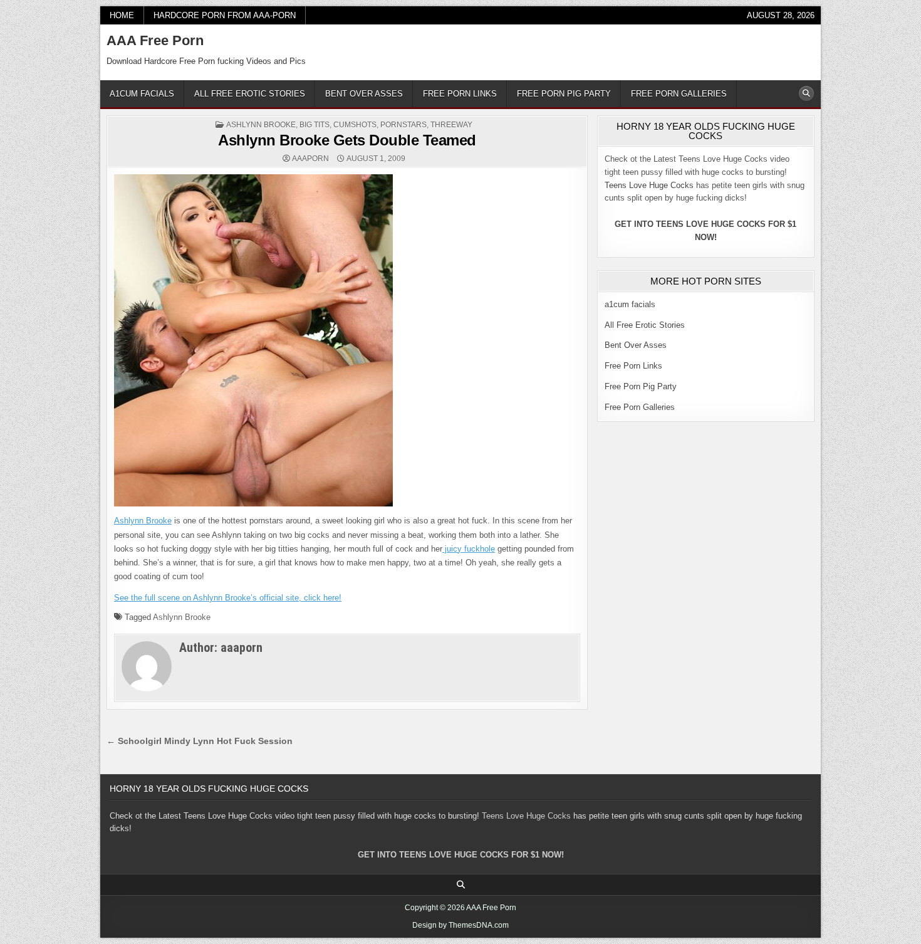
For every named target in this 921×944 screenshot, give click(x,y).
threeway (451, 124)
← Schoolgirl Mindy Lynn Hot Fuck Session (200, 741)
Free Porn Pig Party (564, 93)
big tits (314, 124)
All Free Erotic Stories (249, 93)
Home (122, 15)
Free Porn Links (460, 93)
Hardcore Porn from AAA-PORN (225, 15)
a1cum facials (142, 93)
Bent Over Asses (364, 93)
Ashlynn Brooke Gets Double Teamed (347, 140)
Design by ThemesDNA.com (460, 925)
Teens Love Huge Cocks (649, 185)
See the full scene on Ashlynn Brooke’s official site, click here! (227, 597)
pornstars (403, 124)
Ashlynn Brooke (261, 124)
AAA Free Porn (155, 40)
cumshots (355, 124)
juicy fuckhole (468, 548)
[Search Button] (806, 93)
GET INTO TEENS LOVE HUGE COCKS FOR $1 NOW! (461, 854)
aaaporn (310, 158)
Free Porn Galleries (679, 93)
